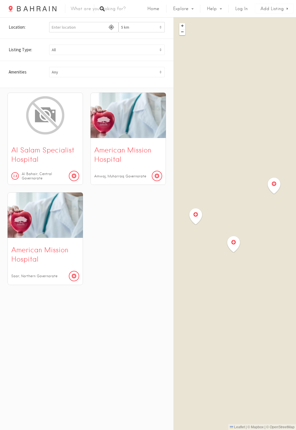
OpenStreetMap (282, 427)
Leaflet (239, 427)
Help (212, 8)
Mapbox (257, 427)
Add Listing (272, 8)
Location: (17, 27)
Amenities (18, 72)
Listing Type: (20, 49)
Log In (241, 8)
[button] (107, 50)
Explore (180, 8)
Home (153, 8)
